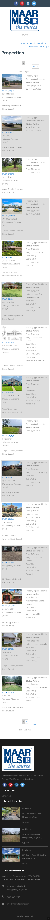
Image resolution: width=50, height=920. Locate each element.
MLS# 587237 (8, 392)
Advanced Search (28, 43)
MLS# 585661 (8, 649)
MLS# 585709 (8, 257)
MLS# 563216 (8, 132)
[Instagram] (28, 3)
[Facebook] (16, 3)
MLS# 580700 (8, 606)
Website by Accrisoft (25, 916)
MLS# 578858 (8, 174)
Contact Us (6, 796)
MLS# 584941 (8, 519)
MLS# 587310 (8, 91)
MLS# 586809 (8, 216)
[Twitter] (34, 3)
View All (40, 43)
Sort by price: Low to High (38, 47)
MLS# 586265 (8, 692)
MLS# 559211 (7, 299)
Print (47, 43)
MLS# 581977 (8, 562)
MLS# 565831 (8, 436)
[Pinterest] (22, 3)
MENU (25, 35)
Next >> (35, 66)
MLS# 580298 (8, 342)
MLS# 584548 (8, 477)
